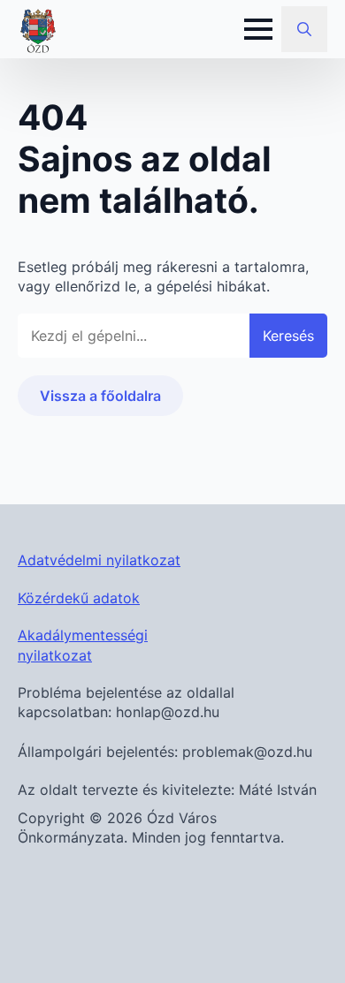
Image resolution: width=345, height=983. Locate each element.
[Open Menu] (258, 29)
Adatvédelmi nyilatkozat (99, 560)
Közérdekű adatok (79, 598)
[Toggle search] (304, 29)
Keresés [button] (288, 335)
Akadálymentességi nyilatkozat (83, 644)
